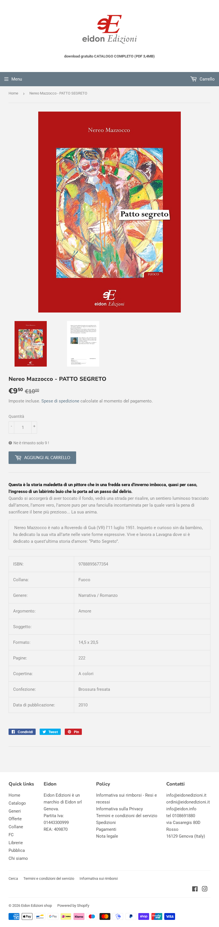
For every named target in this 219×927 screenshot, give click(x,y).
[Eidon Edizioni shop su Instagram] (205, 889)
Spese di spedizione (60, 401)
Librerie (16, 842)
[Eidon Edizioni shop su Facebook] (195, 889)
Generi (15, 811)
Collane (16, 826)
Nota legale (107, 836)
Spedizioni (106, 822)
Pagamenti (106, 829)
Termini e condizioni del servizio (126, 815)
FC (11, 834)
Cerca (13, 878)
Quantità (16, 416)
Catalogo (17, 803)
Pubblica (17, 850)
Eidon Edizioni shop (36, 905)
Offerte (15, 818)
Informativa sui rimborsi (99, 878)
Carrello (206, 79)
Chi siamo (18, 858)
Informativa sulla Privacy (119, 808)
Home (13, 93)
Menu (16, 79)
